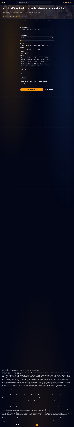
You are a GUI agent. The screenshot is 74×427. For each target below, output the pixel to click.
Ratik (39, 49)
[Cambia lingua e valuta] (63, 2)
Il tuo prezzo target (23, 35)
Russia (35, 45)
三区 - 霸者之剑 (39, 65)
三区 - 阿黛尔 (33, 65)
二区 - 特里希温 (41, 61)
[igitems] (5, 2)
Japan (43, 45)
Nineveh (35, 81)
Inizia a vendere (50, 89)
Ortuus (35, 49)
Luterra (31, 81)
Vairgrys (40, 81)
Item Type (22, 83)
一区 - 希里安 (46, 57)
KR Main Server (23, 77)
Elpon (27, 49)
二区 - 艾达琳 (35, 61)
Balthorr (22, 81)
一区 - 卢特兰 (23, 57)
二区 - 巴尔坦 (48, 59)
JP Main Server (23, 73)
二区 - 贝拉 (22, 61)
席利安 (22, 69)
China (39, 45)
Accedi (67, 2)
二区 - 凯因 (47, 61)
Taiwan (47, 45)
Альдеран (26, 53)
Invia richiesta (32, 89)
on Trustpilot (29, 13)
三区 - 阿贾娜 (47, 63)
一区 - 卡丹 (40, 57)
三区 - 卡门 (28, 65)
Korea (31, 45)
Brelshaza (45, 81)
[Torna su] (37, 425)
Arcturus (22, 49)
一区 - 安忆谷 (29, 57)
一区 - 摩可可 (23, 59)
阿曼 (25, 69)
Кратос (22, 53)
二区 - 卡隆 (22, 63)
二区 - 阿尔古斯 (28, 61)
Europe (27, 45)
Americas (22, 45)
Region (21, 43)
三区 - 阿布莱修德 (35, 63)
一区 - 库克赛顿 (36, 59)
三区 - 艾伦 (41, 63)
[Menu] (70, 2)
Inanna (26, 81)
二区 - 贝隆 (42, 59)
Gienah (30, 49)
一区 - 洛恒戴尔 (29, 59)
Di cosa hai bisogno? (24, 27)
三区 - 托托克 (28, 63)
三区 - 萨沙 (22, 65)
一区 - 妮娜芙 (35, 57)
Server (21, 47)
